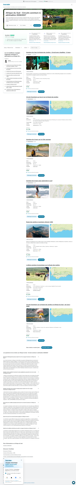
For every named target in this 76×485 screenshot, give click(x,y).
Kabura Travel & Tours (36, 331)
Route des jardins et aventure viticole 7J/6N (13, 76)
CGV (14, 480)
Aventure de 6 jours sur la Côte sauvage (63, 42)
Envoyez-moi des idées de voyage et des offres (13, 474)
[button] (49, 88)
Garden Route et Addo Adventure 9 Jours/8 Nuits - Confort (14, 87)
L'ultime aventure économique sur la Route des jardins (14, 79)
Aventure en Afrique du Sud (11, 84)
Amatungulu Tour (36, 125)
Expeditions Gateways (36, 290)
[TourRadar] (6, 4)
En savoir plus (31, 40)
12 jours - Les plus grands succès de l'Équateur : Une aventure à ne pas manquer (18, 456)
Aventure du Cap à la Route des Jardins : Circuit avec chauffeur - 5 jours (35, 42)
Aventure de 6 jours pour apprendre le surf (14, 73)
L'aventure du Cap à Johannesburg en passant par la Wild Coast (13, 90)
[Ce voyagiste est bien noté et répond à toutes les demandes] (40, 125)
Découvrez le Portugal (7, 451)
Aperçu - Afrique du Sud (8, 47)
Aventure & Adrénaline (7, 445)
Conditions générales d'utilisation (29, 482)
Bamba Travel (35, 250)
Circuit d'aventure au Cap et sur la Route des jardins (50, 42)
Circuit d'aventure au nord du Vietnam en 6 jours (12, 454)
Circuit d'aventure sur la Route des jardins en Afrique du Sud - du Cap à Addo (14, 82)
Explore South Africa (36, 82)
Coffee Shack (35, 166)
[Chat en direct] (73, 482)
